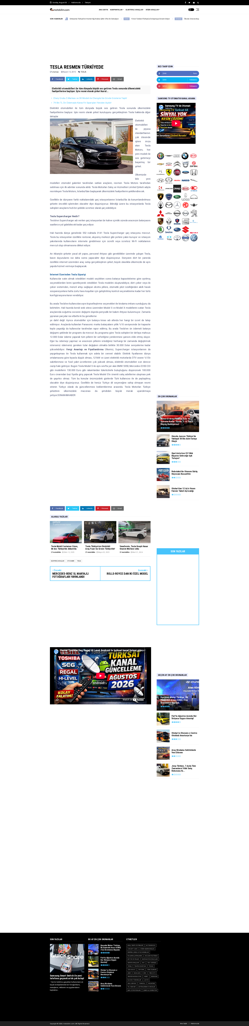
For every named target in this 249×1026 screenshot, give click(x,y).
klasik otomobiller (134, 980)
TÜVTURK (141, 969)
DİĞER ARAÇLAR (152, 10)
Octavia (135, 19)
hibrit (146, 976)
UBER (129, 973)
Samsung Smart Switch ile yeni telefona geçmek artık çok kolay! (67, 977)
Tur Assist (131, 969)
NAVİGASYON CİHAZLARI (150, 959)
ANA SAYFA (103, 10)
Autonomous (150, 945)
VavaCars (137, 973)
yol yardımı (131, 987)
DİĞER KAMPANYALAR (147, 949)
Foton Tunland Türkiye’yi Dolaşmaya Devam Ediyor (107, 19)
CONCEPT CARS (132, 949)
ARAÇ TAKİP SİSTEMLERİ (135, 945)
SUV (143, 962)
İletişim (88, 3)
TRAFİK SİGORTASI (140, 966)
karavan (154, 976)
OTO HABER (70, 561)
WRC (144, 973)
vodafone (151, 983)
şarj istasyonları (134, 990)
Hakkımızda (76, 3)
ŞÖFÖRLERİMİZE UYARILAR (146, 987)
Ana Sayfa (183, 1023)
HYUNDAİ (190, 19)
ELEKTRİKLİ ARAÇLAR (57, 561)
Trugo (151, 966)
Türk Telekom (151, 969)
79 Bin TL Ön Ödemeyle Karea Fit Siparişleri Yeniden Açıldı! (82, 102)
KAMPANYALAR (116, 10)
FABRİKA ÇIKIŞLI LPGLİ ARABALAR (138, 952)
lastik (146, 980)
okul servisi (131, 983)
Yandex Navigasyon (134, 976)
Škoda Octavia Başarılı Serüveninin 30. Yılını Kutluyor (161, 19)
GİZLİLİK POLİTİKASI (151, 955)
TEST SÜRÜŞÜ (151, 962)
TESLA (83, 72)
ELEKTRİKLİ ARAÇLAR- (135, 10)
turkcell (142, 983)
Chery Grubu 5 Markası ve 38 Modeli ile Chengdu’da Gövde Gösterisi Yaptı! (90, 98)
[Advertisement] (124, 40)
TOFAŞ (129, 966)
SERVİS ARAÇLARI (133, 962)
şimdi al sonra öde (150, 990)
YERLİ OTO (152, 973)
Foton (83, 19)
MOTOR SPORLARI (133, 959)
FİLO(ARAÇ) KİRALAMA (134, 955)
